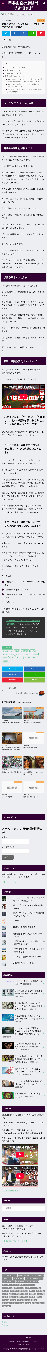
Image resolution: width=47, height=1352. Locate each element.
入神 (5, 1294)
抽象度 (28, 657)
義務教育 (6, 1303)
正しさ (6, 1300)
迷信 (28, 1303)
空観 (5, 657)
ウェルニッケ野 (24, 1275)
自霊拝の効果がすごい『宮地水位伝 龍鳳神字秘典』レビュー (28, 993)
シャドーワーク (8, 1281)
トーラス (17, 921)
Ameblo (5, 1325)
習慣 (14, 1303)
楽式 (38, 1297)
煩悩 (36, 654)
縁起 (34, 1300)
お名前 (4, 837)
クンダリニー (18, 1278)
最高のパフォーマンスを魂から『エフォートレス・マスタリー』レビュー (28, 1071)
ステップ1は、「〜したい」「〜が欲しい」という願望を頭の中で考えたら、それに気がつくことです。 (24, 80)
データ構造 (20, 1281)
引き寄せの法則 (9, 654)
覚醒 (21, 1303)
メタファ (29, 1288)
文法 (25, 1297)
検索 (32, 1297)
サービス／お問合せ (23, 1344)
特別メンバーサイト (10, 882)
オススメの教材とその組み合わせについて (28, 982)
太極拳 (41, 1294)
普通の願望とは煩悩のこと (15, 70)
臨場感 (6, 661)
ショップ (35, 1341)
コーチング (7, 647)
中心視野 (14, 1291)
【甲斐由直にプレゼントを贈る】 (15, 1241)
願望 (35, 657)
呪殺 (25, 1294)
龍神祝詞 (6, 1306)
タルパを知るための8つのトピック (27, 957)
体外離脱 (24, 1291)
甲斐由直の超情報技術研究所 (23, 5)
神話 (27, 1300)
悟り (11, 1297)
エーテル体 (7, 1278)
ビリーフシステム (27, 1285)
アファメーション (9, 1275)
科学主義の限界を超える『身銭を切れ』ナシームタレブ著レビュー (28, 1018)
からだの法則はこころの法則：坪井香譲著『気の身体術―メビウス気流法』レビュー (28, 1059)
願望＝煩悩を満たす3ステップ (16, 76)
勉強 (18, 1294)
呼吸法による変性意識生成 (24, 927)
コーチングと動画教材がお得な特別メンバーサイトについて (28, 1084)
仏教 (33, 651)
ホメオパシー (8, 1288)
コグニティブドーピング (34, 1278)
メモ (37, 1288)
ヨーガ (6, 1291)
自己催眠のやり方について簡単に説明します (28, 1095)
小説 (5, 1297)
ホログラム (19, 1288)
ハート (15, 1285)
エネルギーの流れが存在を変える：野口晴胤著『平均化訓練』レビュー (28, 1046)
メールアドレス (8, 847)
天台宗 (33, 1294)
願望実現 (25, 651)
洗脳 (17, 651)
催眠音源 (40, 1291)
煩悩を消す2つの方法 (13, 73)
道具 (34, 1303)
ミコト (21, 657)
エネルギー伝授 (38, 1275)
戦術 (18, 1297)
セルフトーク (8, 651)
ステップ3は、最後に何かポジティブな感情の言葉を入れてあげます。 (24, 90)
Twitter (4, 1322)
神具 (19, 1300)
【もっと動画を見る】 (11, 1190)
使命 (32, 1291)
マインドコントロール (24, 654)
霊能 (41, 1303)
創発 (11, 1294)
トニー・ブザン (33, 1281)
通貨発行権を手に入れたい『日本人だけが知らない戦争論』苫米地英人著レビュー (28, 1006)
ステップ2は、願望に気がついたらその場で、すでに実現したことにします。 (24, 85)
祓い (13, 1300)
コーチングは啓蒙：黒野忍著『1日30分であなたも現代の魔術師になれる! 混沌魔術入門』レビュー (22, 1032)
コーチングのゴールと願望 (15, 67)
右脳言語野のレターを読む (24, 963)
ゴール (13, 657)
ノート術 (6, 1285)
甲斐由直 (11, 1341)
